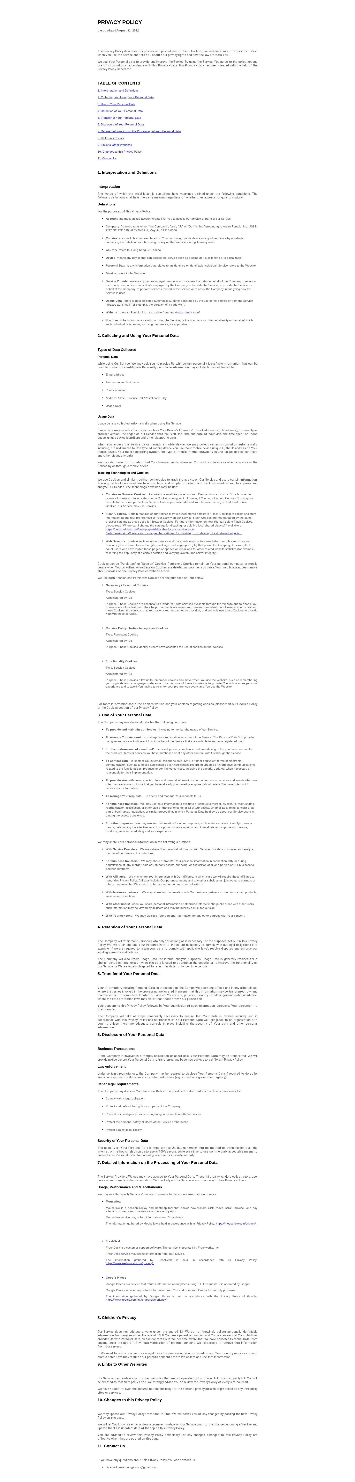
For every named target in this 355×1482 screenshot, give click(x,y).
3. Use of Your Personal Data (116, 104)
